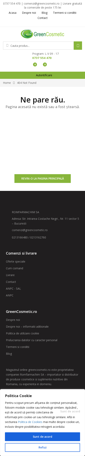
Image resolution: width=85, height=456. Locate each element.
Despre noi (13, 320)
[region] (42, 422)
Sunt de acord (42, 436)
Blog (9, 353)
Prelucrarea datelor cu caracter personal (31, 340)
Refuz (43, 447)
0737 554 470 (42, 58)
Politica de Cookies (30, 422)
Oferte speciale (15, 261)
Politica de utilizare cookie (22, 333)
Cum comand (14, 268)
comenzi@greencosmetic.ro (30, 230)
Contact (11, 282)
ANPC (9, 295)
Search (78, 45)
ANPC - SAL (13, 288)
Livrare (10, 275)
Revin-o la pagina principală (42, 178)
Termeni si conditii (17, 347)
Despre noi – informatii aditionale (27, 326)
